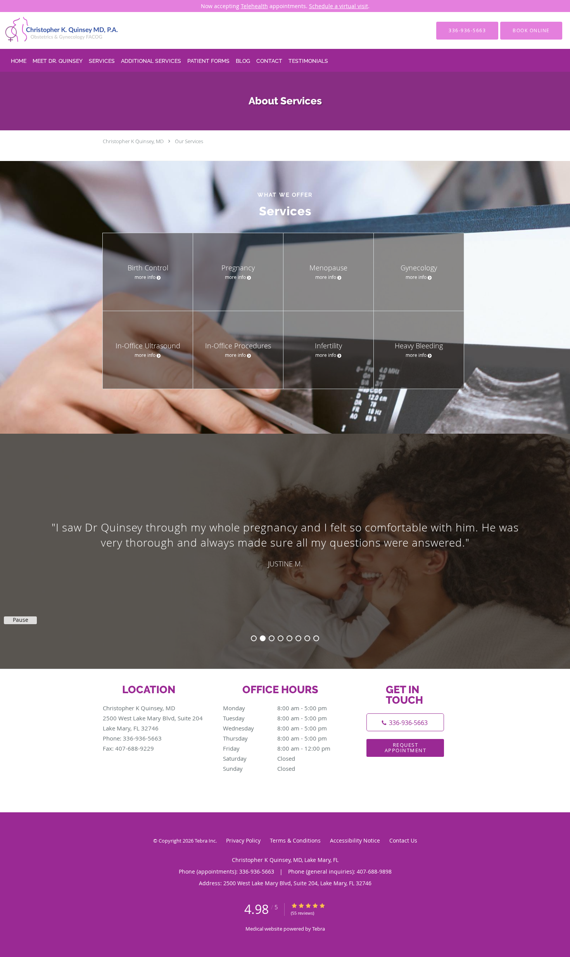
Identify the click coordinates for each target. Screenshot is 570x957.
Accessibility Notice (355, 840)
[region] (285, 543)
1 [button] (254, 638)
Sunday (259, 768)
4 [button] (280, 638)
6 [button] (298, 638)
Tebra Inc (205, 840)
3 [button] (271, 638)
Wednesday (275, 728)
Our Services (189, 141)
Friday (276, 748)
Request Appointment (406, 747)
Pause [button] (20, 619)
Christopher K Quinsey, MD (133, 141)
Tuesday (275, 718)
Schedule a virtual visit (338, 6)
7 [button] (307, 638)
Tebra (318, 928)
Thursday (275, 738)
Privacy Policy (243, 840)
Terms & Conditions (295, 840)
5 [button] (289, 638)
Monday (275, 708)
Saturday (259, 758)
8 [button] (316, 638)
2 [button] (263, 638)
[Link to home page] (50, 30)
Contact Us (403, 840)
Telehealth (254, 6)
